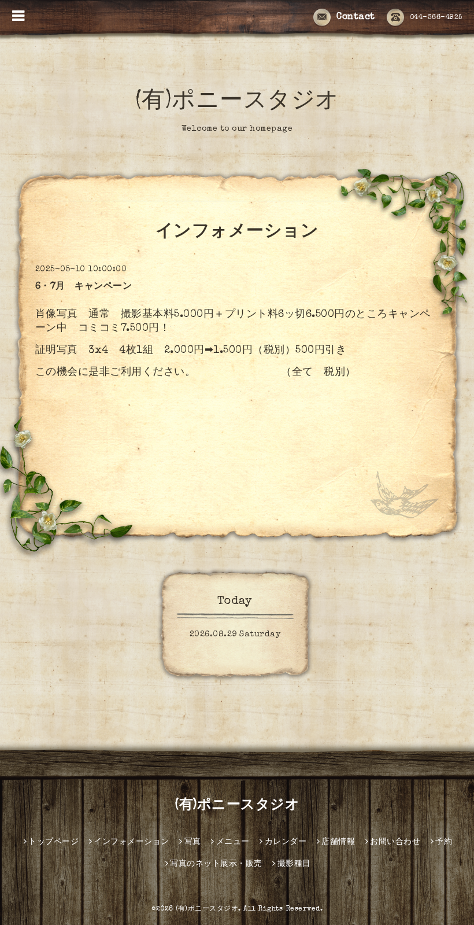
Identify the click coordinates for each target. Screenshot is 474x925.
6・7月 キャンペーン (83, 287)
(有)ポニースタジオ (237, 102)
